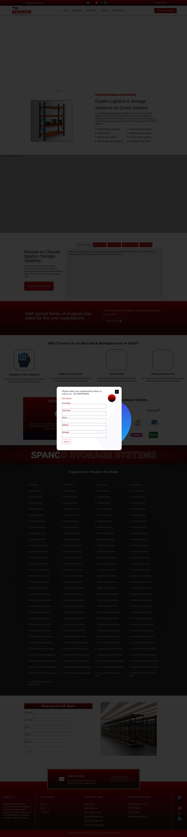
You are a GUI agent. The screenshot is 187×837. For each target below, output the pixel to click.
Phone (64, 418)
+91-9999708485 (81, 394)
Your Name (66, 403)
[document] (93, 418)
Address (65, 425)
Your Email (66, 410)
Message (65, 432)
